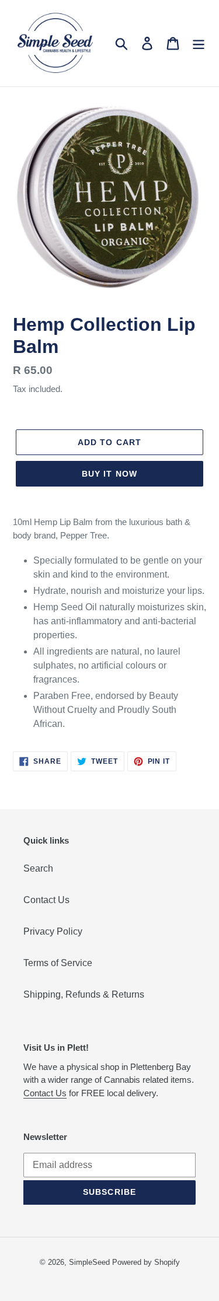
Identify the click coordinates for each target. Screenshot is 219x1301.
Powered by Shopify (146, 1262)
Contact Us (46, 900)
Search (38, 868)
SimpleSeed (89, 1262)
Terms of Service (57, 963)
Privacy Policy (52, 931)
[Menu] (198, 43)
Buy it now (109, 473)
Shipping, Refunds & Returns (83, 994)
